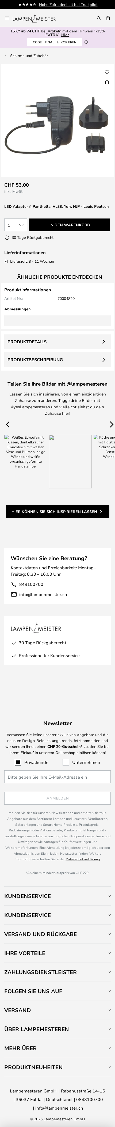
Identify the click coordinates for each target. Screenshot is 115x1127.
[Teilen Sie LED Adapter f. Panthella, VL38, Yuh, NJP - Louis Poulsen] (107, 82)
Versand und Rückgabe (40, 934)
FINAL (54, 42)
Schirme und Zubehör (29, 55)
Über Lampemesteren (36, 1029)
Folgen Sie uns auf (33, 991)
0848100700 (89, 1099)
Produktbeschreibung (35, 360)
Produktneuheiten (33, 1067)
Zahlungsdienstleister (40, 972)
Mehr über (20, 1048)
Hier (65, 34)
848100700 (31, 584)
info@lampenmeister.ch (43, 594)
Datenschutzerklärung (83, 859)
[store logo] (37, 18)
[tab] (57, 896)
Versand (17, 1010)
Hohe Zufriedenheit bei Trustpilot (68, 4)
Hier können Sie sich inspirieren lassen (54, 511)
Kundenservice (27, 896)
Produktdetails (27, 342)
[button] (107, 72)
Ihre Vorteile (24, 953)
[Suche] (99, 18)
